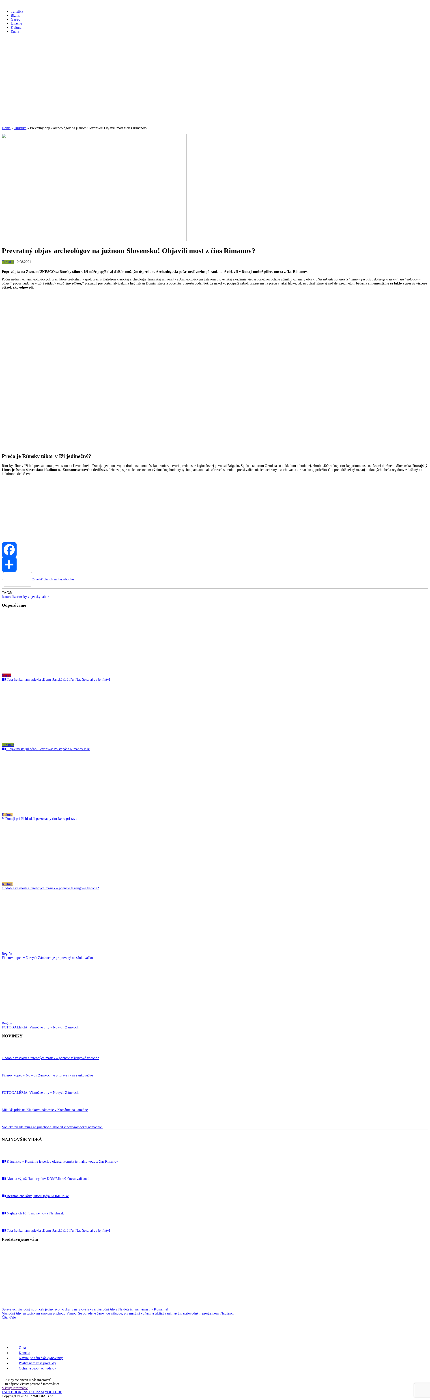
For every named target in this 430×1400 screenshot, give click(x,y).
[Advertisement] (215, 91)
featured (7, 597)
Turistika (20, 128)
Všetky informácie (15, 1388)
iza (15, 597)
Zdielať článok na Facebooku (53, 579)
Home (6, 128)
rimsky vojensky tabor (33, 597)
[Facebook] (215, 549)
